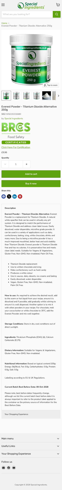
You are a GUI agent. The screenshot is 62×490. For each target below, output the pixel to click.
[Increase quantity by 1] (26, 164)
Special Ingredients (13, 118)
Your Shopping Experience (16, 414)
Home (4, 23)
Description (10, 208)
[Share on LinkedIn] (14, 196)
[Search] (57, 14)
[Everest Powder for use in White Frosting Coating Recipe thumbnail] (26, 95)
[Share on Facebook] (3, 196)
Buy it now (31, 183)
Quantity (5, 158)
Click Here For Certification (15, 147)
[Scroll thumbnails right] (58, 95)
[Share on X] (9, 196)
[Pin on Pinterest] (20, 196)
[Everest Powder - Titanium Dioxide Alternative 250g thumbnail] (6, 95)
